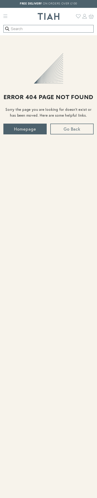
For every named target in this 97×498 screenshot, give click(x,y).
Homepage (25, 129)
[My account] (85, 16)
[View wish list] (78, 16)
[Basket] (91, 16)
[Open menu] (5, 16)
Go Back (72, 129)
